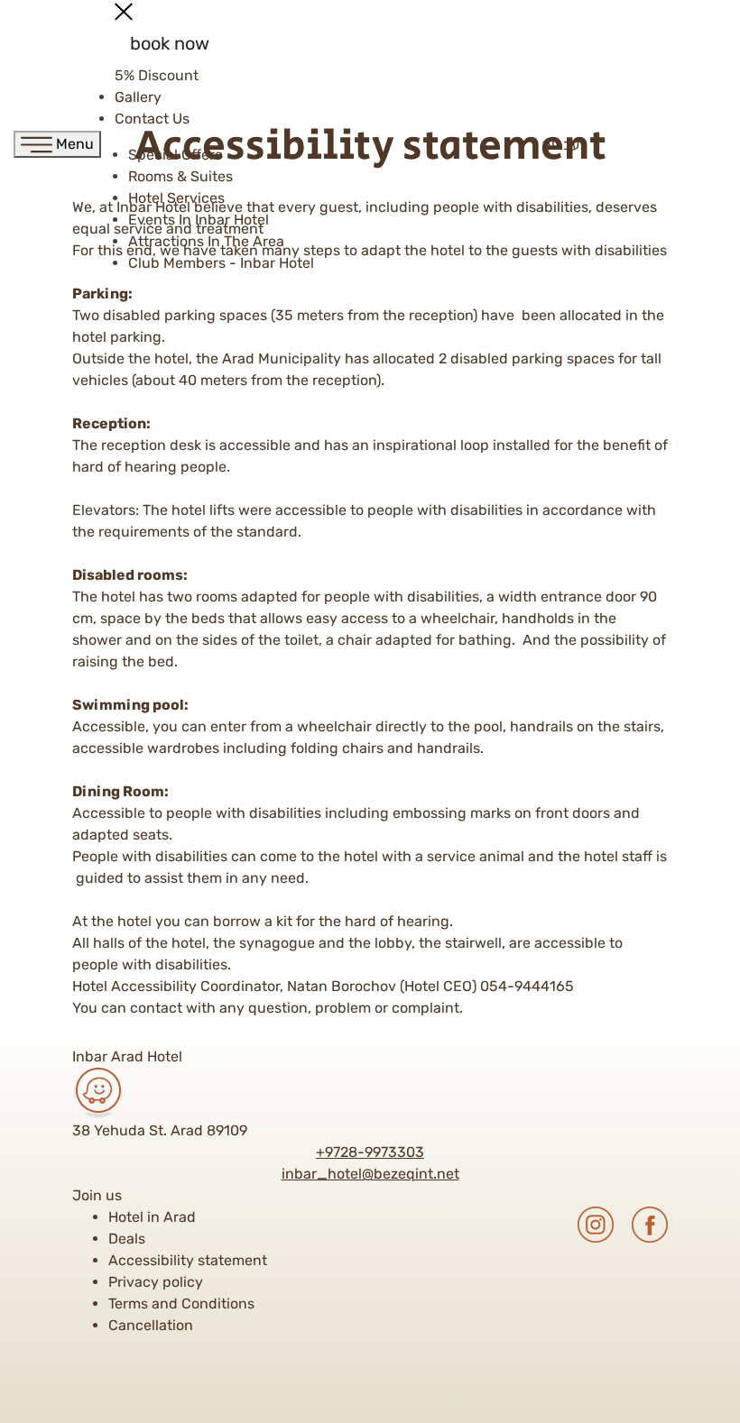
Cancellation (150, 1325)
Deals (126, 1238)
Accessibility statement (187, 1260)
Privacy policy (155, 1281)
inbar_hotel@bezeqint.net (370, 1173)
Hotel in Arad (152, 1217)
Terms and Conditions (181, 1303)
